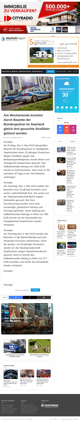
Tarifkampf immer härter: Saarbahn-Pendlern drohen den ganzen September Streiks (71, 150)
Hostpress (30, 419)
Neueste (72, 141)
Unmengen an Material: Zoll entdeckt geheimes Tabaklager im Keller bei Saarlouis (17, 320)
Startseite (63, 419)
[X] (30, 297)
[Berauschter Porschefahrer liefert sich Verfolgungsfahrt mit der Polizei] (11, 374)
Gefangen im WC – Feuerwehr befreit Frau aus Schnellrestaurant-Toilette (71, 234)
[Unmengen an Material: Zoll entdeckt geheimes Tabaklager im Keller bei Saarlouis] (61, 202)
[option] (27, 318)
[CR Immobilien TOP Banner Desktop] (40, 17)
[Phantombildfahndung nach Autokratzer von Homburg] (61, 227)
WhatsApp (50, 71)
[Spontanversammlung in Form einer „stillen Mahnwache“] (71, 245)
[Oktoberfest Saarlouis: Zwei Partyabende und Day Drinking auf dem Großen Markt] (44, 374)
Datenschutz (75, 419)
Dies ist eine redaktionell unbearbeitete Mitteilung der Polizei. (20, 275)
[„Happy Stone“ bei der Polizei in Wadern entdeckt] (61, 245)
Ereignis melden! (25, 71)
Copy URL (35, 290)
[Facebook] (16, 297)
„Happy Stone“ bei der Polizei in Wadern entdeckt (61, 252)
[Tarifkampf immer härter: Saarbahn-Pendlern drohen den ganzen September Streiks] (61, 149)
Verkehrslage (37, 71)
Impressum (69, 419)
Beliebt (60, 141)
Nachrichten (7, 71)
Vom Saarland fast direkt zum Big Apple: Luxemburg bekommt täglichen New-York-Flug (71, 191)
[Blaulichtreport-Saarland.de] (13, 39)
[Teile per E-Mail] (44, 297)
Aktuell (6, 313)
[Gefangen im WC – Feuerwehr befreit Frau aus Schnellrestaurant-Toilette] (71, 226)
